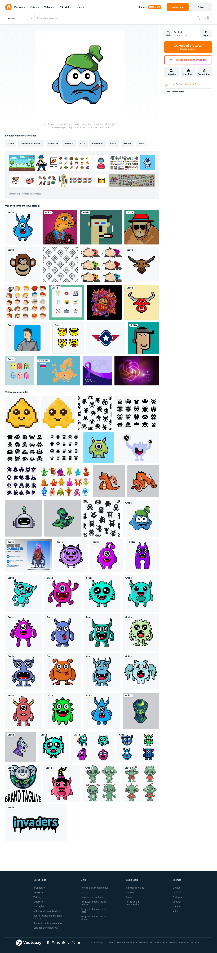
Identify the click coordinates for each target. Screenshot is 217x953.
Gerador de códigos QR (45, 927)
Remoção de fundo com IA (47, 923)
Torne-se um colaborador (133, 903)
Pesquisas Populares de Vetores (93, 903)
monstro (53, 143)
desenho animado (31, 143)
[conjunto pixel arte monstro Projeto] (138, 747)
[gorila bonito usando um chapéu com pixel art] (141, 227)
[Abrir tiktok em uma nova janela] (68, 942)
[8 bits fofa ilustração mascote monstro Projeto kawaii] (141, 632)
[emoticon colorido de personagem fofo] (19, 370)
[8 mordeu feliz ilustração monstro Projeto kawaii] (62, 593)
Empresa (38, 901)
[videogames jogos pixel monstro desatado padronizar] (94, 413)
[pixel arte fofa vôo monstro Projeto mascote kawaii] (141, 671)
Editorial (64, 7)
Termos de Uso (145, 942)
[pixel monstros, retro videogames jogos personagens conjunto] (136, 413)
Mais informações (175, 91)
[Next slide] (154, 143)
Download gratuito (188, 47)
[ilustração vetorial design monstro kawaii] (142, 555)
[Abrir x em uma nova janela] (73, 942)
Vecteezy (38, 892)
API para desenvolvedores (47, 910)
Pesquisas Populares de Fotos (93, 910)
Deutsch (177, 901)
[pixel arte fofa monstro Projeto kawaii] (141, 593)
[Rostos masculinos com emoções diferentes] (26, 302)
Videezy (37, 897)
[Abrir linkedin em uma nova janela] (58, 942)
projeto (69, 143)
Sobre (129, 897)
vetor (113, 143)
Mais (79, 7)
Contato (130, 892)
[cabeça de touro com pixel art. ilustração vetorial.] (141, 264)
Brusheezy (39, 887)
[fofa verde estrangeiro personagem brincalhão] (101, 783)
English (177, 887)
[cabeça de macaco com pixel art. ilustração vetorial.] (22, 264)
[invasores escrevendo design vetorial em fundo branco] (36, 822)
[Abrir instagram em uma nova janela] (53, 942)
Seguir (206, 35)
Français (177, 906)
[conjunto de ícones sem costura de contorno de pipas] (60, 264)
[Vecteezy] (8, 7)
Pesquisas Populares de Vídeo (93, 918)
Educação (38, 906)
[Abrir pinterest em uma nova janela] (63, 942)
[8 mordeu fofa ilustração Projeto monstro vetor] (22, 227)
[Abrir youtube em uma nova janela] (79, 942)
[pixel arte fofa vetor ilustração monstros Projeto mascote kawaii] (23, 711)
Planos (142, 7)
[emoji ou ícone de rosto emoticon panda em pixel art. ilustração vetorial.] (68, 338)
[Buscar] (198, 18)
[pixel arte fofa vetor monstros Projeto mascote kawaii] (71, 555)
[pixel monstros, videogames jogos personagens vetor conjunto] (64, 447)
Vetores (18, 7)
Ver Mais (132, 180)
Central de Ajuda (135, 887)
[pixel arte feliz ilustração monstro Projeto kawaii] (62, 632)
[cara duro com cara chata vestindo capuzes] (27, 338)
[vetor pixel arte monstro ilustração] (92, 747)
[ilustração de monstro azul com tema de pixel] (137, 447)
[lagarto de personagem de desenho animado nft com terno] (60, 227)
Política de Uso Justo (189, 942)
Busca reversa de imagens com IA (47, 917)
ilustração (97, 143)
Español (177, 892)
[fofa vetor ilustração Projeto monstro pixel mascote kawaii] (53, 747)
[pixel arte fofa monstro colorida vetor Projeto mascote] (102, 593)
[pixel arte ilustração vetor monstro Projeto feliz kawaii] (106, 555)
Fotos (33, 7)
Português (178, 897)
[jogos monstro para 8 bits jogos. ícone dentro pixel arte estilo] (22, 413)
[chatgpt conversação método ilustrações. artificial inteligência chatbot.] (136, 370)
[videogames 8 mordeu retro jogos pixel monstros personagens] (24, 447)
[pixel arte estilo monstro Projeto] (98, 447)
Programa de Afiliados (93, 897)
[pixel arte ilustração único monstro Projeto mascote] (23, 593)
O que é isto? (190, 84)
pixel (141, 143)
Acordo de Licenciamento (94, 887)
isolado (127, 143)
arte (82, 143)
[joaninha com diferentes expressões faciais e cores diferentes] (101, 264)
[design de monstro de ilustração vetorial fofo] (102, 671)
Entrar (201, 7)
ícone (11, 143)
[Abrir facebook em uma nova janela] (48, 942)
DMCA (84, 892)
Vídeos (48, 7)
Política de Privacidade (166, 942)
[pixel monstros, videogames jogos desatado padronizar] (102, 518)
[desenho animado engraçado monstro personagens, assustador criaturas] (65, 481)
